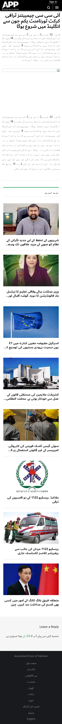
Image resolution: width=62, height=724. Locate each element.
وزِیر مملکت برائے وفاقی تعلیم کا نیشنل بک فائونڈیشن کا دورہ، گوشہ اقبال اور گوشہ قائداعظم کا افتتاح (33, 295)
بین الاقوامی (31, 675)
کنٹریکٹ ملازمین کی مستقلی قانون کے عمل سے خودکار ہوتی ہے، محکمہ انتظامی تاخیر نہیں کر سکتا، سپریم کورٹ (32, 398)
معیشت (31, 681)
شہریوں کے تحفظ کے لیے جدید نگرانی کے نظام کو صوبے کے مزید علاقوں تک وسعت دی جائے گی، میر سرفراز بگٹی (32, 244)
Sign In (53, 1)
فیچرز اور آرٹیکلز (31, 706)
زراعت (31, 694)
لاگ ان (26, 636)
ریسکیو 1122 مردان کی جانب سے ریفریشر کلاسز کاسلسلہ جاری (37, 551)
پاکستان (31, 669)
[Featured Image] (31, 219)
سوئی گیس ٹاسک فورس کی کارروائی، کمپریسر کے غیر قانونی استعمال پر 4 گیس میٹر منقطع (33, 450)
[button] (48, 7)
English (31, 719)
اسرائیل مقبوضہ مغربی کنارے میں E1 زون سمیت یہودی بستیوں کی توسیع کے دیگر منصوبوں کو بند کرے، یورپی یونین (32, 347)
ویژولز (31, 712)
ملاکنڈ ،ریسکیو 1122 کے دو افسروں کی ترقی (33, 499)
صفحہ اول (31, 663)
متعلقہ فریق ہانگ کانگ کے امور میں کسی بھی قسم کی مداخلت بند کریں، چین (31, 602)
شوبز (31, 700)
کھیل (31, 688)
